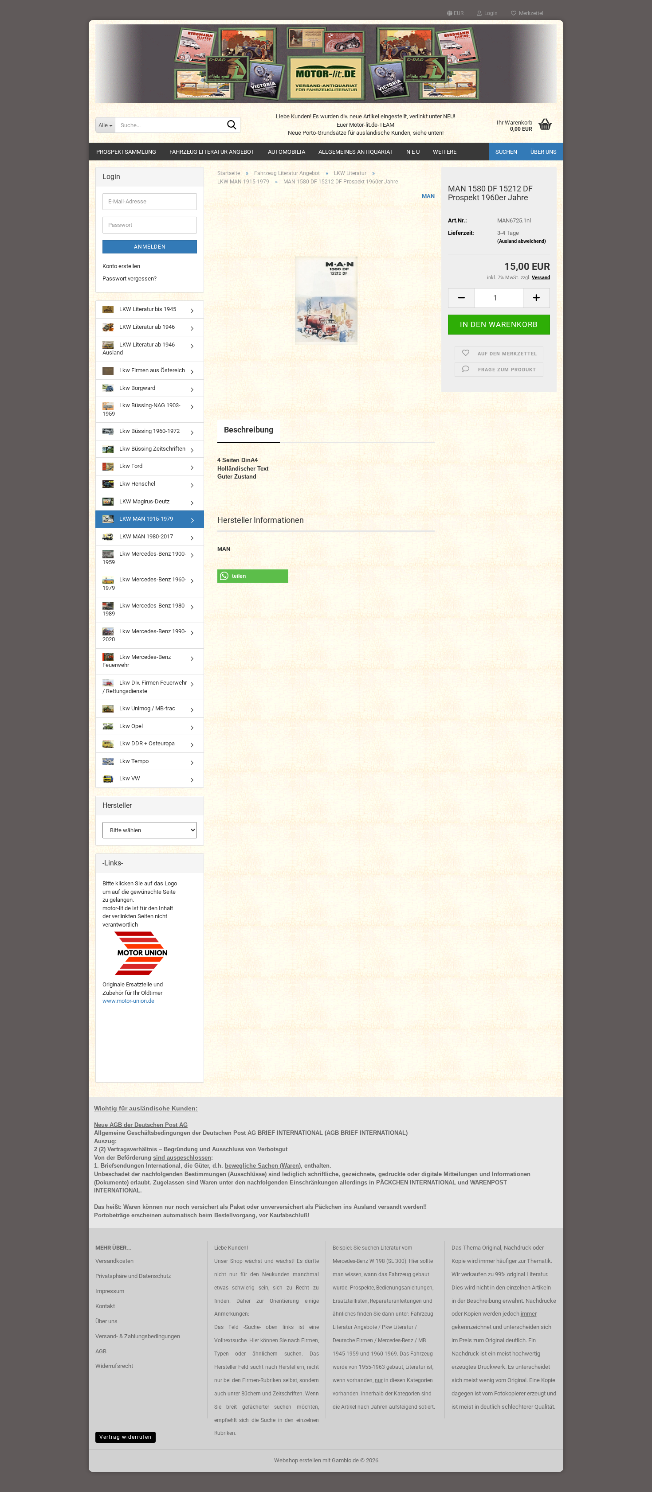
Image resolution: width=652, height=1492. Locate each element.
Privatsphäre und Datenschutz (133, 1276)
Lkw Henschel (136, 483)
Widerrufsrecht (114, 1366)
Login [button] (490, 13)
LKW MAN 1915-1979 (145, 518)
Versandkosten (114, 1261)
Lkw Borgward (136, 388)
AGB (100, 1351)
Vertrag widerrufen (125, 1437)
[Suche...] (232, 125)
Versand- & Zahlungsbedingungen (137, 1336)
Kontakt (105, 1306)
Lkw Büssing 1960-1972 (149, 431)
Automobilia (286, 151)
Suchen (506, 151)
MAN (428, 196)
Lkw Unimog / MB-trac (146, 708)
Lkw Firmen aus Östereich (151, 370)
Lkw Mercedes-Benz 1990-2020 (144, 635)
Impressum (109, 1291)
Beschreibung (248, 429)
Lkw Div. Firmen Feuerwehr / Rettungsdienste (144, 686)
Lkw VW (129, 778)
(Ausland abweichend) (521, 241)
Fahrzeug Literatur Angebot (212, 151)
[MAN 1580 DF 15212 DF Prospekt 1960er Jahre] (326, 291)
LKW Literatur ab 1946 (146, 326)
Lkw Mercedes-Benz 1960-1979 (144, 583)
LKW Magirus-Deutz (143, 501)
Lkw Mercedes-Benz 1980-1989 (144, 609)
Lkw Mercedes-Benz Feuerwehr (136, 661)
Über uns (543, 151)
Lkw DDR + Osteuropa (146, 743)
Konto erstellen (121, 266)
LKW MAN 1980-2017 (145, 536)
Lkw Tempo (133, 761)
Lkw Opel (130, 726)
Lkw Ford (130, 466)
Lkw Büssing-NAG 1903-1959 (141, 409)
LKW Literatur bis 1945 (147, 309)
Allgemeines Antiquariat (355, 151)
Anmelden (150, 247)
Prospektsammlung (126, 151)
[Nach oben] (627, 1478)
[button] (455, 13)
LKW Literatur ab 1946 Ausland (138, 348)
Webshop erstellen (297, 1460)
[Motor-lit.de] (326, 63)
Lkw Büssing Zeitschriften (151, 448)
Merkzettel (529, 13)
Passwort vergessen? (129, 278)
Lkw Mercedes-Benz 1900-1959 (144, 557)
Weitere (444, 151)
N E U (413, 151)
